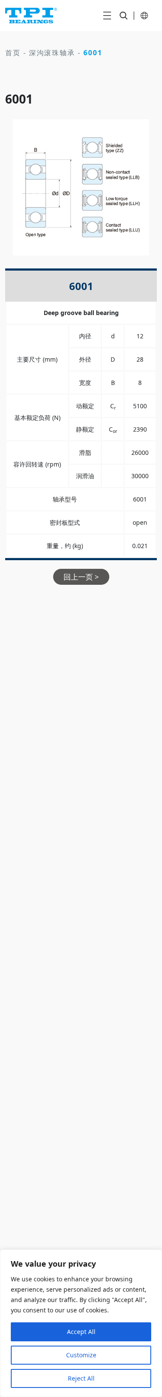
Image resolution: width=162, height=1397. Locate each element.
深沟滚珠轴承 (52, 52)
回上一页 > (81, 577)
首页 (13, 52)
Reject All (81, 1378)
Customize (81, 1355)
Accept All (81, 1332)
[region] (81, 1323)
